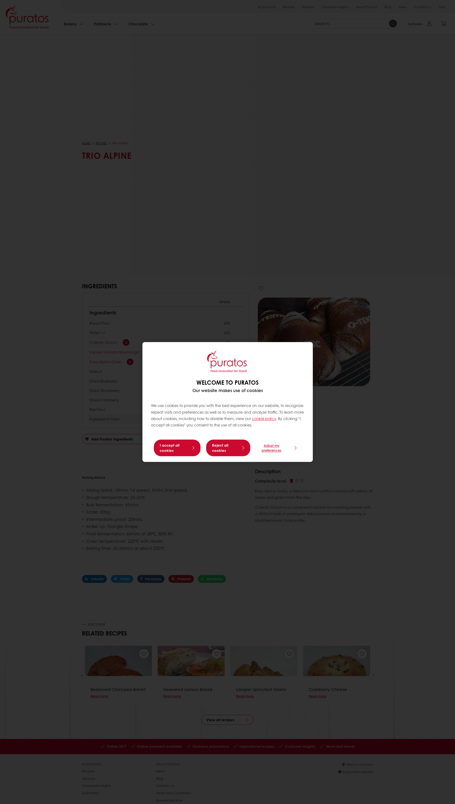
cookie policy (264, 418)
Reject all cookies (220, 448)
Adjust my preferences (271, 448)
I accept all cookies (170, 448)
